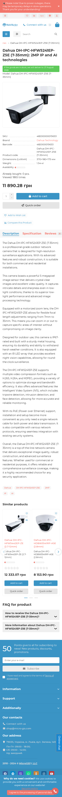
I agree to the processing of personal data (30, 792)
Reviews (52, 233)
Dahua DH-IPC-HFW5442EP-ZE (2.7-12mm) (13, 543)
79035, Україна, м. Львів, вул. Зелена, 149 (31, 741)
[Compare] (34, 16)
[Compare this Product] (26, 520)
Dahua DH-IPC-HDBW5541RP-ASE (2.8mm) (45, 543)
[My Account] (56, 16)
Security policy (30, 788)
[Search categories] (17, 34)
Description (11, 233)
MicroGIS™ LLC (28, 763)
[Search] (55, 34)
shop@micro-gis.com (18, 728)
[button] (4, 552)
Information (12, 689)
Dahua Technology (47, 140)
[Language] (50, 16)
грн (42, 15)
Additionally (12, 708)
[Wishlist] (27, 16)
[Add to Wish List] (26, 513)
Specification (32, 233)
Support (9, 698)
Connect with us (36, 24)
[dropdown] (5, 16)
